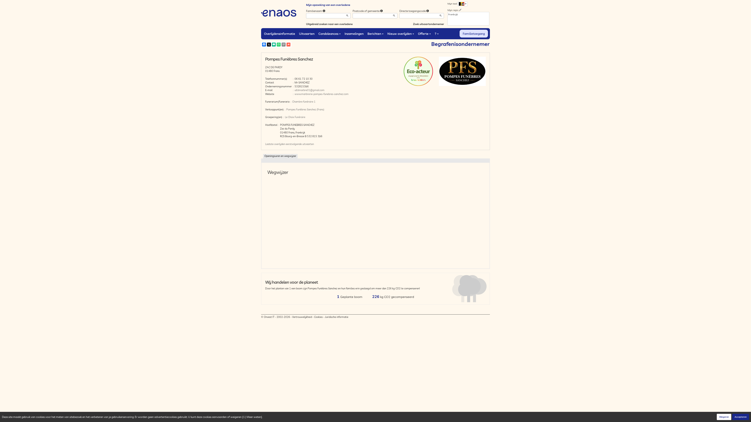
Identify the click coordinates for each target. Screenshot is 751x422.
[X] (269, 44)
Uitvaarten (306, 34)
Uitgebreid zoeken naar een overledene (329, 24)
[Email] (274, 44)
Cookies (318, 316)
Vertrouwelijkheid (302, 316)
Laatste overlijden (275, 144)
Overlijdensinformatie (279, 34)
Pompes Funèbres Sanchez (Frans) (305, 109)
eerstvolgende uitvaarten (300, 144)
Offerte (423, 34)
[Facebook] (264, 44)
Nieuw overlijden (399, 34)
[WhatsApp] (279, 44)
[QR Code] (284, 44)
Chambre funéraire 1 (303, 101)
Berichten (374, 34)
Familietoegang (474, 34)
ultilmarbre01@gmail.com (309, 90)
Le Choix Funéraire (295, 117)
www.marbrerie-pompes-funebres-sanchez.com (322, 94)
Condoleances (328, 34)
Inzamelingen (354, 34)
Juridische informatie (336, 316)
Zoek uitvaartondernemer (428, 24)
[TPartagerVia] (288, 44)
